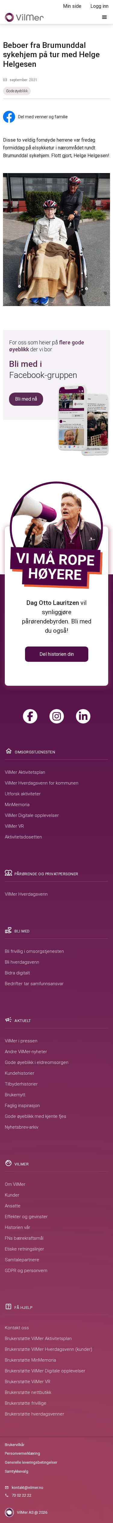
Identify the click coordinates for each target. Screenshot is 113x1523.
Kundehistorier (19, 1073)
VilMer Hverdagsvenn (26, 894)
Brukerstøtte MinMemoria (30, 1360)
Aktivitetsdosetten (23, 837)
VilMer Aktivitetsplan (25, 772)
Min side (72, 6)
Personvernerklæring (22, 1453)
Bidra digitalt (17, 973)
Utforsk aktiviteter (23, 794)
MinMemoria (17, 804)
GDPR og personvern (26, 1270)
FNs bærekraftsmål (24, 1238)
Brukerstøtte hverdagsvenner (34, 1414)
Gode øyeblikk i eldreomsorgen (36, 1062)
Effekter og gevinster (26, 1216)
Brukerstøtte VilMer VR (27, 1381)
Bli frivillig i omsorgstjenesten (34, 951)
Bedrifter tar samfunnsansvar (34, 983)
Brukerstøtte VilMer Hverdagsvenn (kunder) (48, 1349)
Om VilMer (15, 1184)
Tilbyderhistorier (21, 1084)
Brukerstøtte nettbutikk (28, 1392)
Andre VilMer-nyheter (26, 1051)
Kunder (12, 1195)
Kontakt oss (17, 1327)
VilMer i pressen (21, 1041)
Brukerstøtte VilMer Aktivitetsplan (38, 1338)
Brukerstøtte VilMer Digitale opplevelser (45, 1371)
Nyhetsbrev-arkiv (21, 1127)
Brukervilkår (14, 1444)
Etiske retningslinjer (24, 1249)
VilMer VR (14, 826)
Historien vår (17, 1227)
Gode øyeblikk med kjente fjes (35, 1116)
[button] (104, 17)
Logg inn (99, 6)
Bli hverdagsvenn (22, 962)
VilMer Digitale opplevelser (32, 815)
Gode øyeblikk (17, 91)
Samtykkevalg (16, 1471)
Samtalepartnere (22, 1259)
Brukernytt (15, 1094)
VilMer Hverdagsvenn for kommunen (41, 783)
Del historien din (56, 654)
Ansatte (12, 1206)
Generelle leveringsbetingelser (31, 1462)
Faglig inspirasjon (22, 1105)
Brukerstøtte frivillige (25, 1403)
